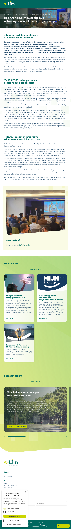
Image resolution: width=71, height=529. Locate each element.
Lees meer (9, 318)
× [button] (25, 492)
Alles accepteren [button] (14, 516)
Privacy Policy (40, 522)
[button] (14, 524)
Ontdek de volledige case (17, 426)
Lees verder (14, 505)
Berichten (9, 14)
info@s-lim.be (24, 245)
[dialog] (15, 508)
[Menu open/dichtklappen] (65, 4)
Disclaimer (31, 522)
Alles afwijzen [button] (14, 520)
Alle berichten (34, 269)
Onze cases (34, 381)
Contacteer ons (63, 526)
